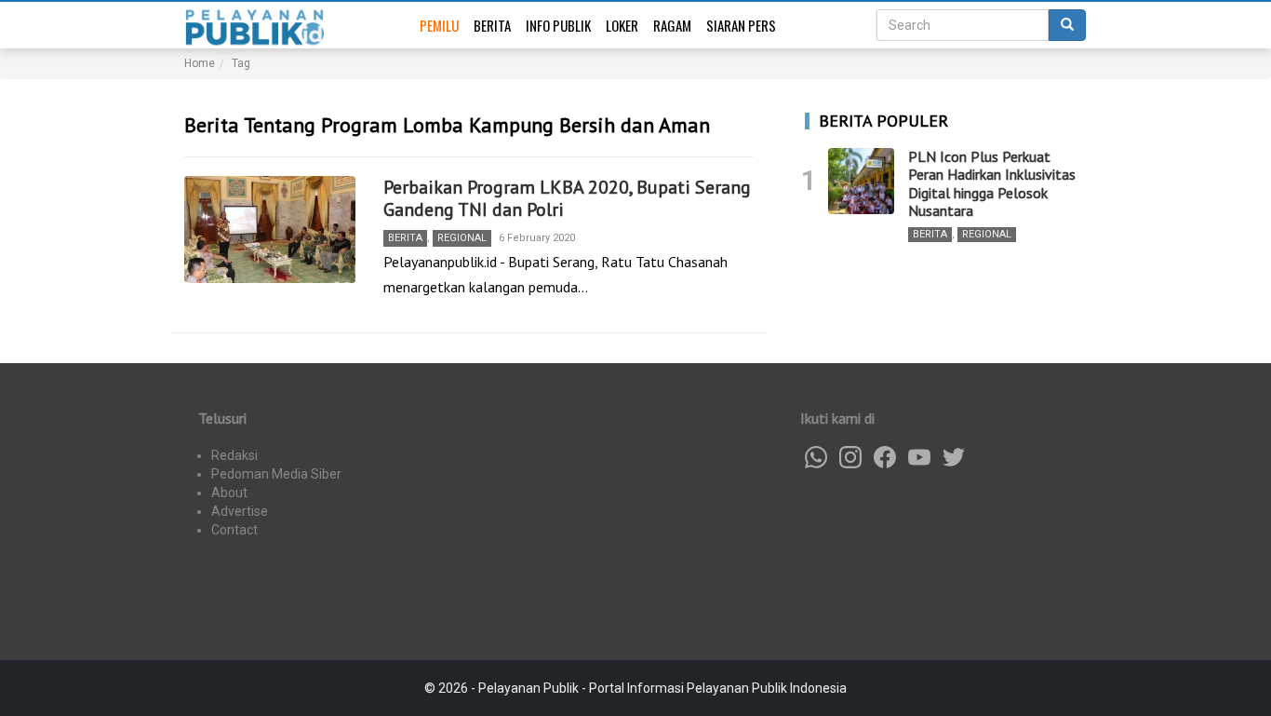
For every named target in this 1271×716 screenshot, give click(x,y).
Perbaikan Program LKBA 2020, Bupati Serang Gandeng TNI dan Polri (567, 198)
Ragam (672, 25)
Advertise (239, 511)
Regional (462, 238)
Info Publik (558, 25)
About (229, 492)
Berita (492, 25)
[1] (861, 181)
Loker (622, 25)
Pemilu (439, 25)
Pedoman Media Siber (276, 473)
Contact (234, 529)
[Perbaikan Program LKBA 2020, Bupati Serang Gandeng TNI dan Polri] (269, 229)
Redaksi (234, 455)
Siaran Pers (741, 25)
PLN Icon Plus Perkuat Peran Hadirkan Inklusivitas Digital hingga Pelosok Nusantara (992, 183)
